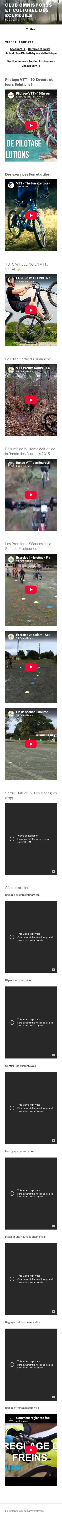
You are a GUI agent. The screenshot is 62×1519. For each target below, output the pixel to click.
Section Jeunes (16, 61)
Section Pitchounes (41, 61)
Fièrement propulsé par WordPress (24, 1510)
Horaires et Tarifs (39, 49)
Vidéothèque (48, 53)
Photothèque (29, 53)
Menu (33, 29)
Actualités (12, 53)
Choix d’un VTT (31, 65)
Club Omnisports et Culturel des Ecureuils (28, 10)
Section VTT (17, 49)
